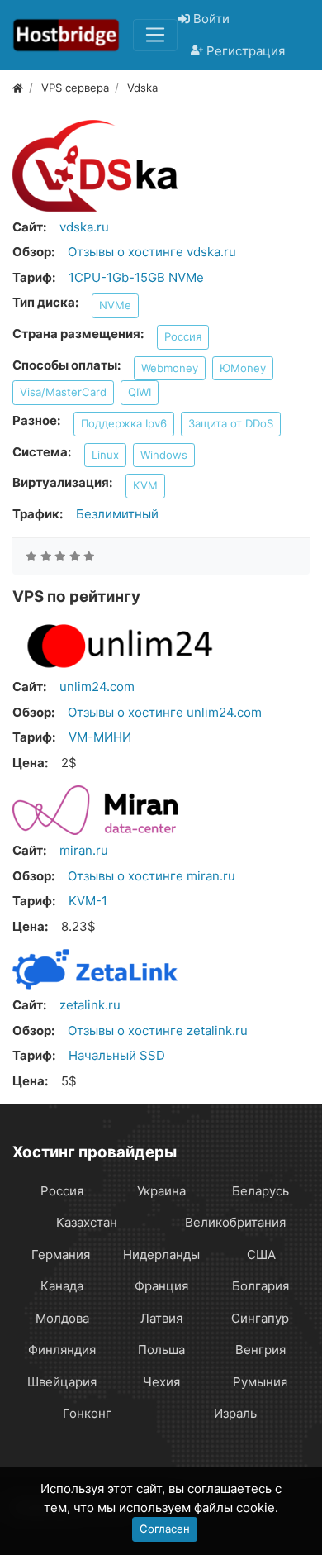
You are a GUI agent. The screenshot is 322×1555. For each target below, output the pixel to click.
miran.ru (83, 850)
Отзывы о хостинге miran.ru (151, 876)
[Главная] (17, 87)
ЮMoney (243, 367)
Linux (105, 454)
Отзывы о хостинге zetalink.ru (158, 1030)
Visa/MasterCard (63, 391)
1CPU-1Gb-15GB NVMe (136, 277)
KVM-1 (88, 901)
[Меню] (155, 34)
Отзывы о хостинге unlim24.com (165, 712)
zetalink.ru (90, 1005)
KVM (145, 485)
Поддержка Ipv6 (124, 423)
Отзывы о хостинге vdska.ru (152, 252)
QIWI (139, 391)
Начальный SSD (117, 1055)
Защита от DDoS (230, 423)
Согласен (165, 1528)
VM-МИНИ (100, 737)
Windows (163, 454)
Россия (182, 336)
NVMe (115, 305)
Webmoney (169, 367)
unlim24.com (97, 686)
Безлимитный (117, 514)
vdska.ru (84, 227)
